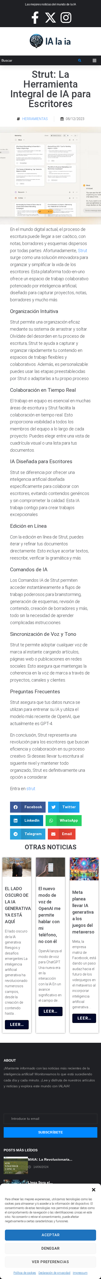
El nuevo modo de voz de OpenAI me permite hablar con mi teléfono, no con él (49, 915)
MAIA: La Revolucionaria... (50, 1159)
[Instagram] (66, 17)
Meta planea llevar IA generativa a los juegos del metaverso (83, 912)
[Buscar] (39, 60)
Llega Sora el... (40, 1182)
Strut (82, 250)
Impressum (80, 1273)
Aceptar (51, 1235)
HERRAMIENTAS (35, 119)
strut (30, 788)
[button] (93, 1189)
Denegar (50, 1248)
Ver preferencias (50, 1262)
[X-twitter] (50, 17)
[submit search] (79, 60)
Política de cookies (24, 1273)
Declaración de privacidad (54, 1273)
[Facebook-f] (35, 17)
